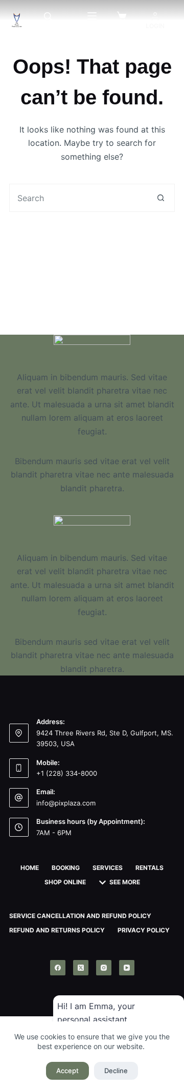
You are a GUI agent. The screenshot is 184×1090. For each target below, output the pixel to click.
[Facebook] (57, 967)
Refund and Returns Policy (57, 930)
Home (29, 867)
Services (108, 867)
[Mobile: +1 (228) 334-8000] (19, 768)
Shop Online (65, 882)
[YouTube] (126, 967)
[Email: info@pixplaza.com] (19, 798)
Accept (67, 1070)
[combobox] (78, 198)
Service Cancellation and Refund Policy (80, 916)
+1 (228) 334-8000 (66, 773)
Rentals (149, 867)
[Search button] (160, 197)
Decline (116, 1070)
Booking (66, 867)
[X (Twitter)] (80, 967)
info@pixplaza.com (66, 803)
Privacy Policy (144, 930)
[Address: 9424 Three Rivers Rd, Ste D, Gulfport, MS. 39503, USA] (19, 733)
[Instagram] (103, 967)
